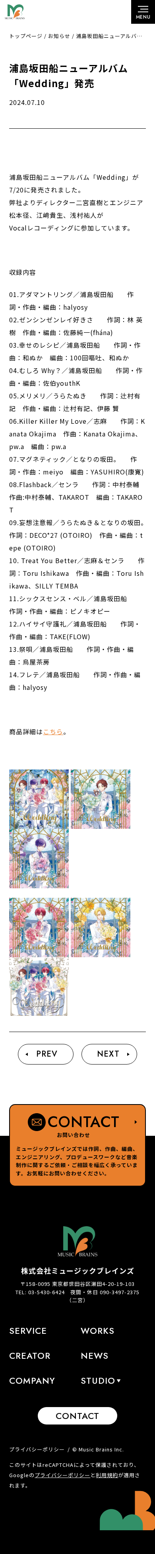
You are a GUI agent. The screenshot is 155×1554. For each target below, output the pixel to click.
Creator (29, 1355)
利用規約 (107, 1475)
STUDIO (98, 1380)
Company (32, 1380)
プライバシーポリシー (37, 1449)
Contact (77, 1415)
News (94, 1355)
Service (28, 1330)
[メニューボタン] (143, 12)
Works (97, 1330)
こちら (53, 731)
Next (108, 1054)
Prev (47, 1054)
